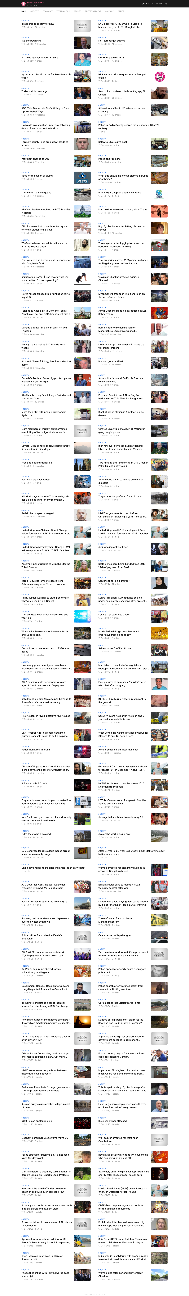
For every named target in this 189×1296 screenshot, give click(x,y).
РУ (166, 4)
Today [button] (143, 4)
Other (121, 11)
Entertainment (93, 11)
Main (24, 11)
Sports (77, 11)
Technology (63, 11)
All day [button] (156, 4)
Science (109, 11)
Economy (48, 11)
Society (34, 11)
